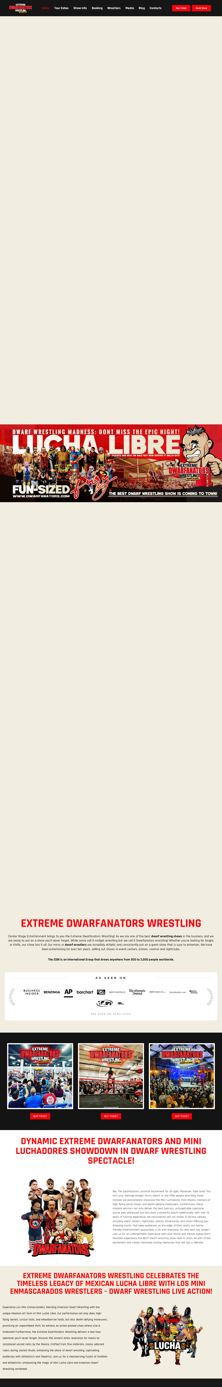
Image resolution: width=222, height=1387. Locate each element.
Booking (97, 8)
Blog (142, 8)
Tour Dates (61, 8)
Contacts (156, 8)
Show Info (80, 8)
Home (45, 8)
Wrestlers (114, 8)
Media (129, 8)
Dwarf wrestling (159, 1238)
